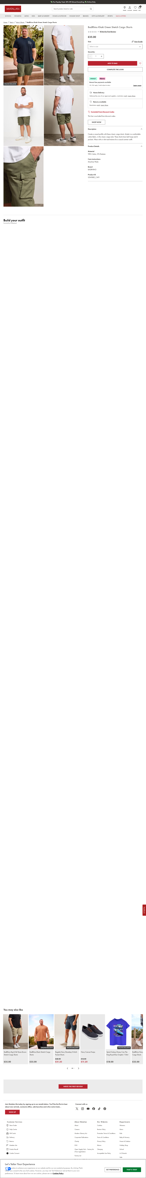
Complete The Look (115, 69)
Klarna (99, 1145)
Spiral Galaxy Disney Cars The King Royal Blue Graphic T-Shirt (117, 338)
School (122, 1149)
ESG (76, 1145)
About (76, 1125)
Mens (121, 1129)
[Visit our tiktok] (99, 1108)
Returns (11, 1141)
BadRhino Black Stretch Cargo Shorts (40, 338)
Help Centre (13, 1129)
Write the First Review (108, 32)
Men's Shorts (20, 22)
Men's (12, 22)
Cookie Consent (14, 1153)
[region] (73, 1168)
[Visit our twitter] (77, 1108)
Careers (77, 1129)
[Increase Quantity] (101, 56)
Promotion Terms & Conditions (106, 1133)
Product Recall (13, 1149)
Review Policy (101, 1129)
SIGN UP (12, 1112)
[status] (95, 56)
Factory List (78, 1156)
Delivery (12, 1137)
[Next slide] (78, 353)
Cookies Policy (58, 1173)
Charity (77, 1141)
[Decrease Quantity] (90, 56)
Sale (121, 1157)
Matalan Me (13, 1145)
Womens (122, 1125)
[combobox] (115, 46)
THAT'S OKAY (132, 1170)
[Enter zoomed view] (40, 28)
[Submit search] (90, 9)
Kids (121, 1133)
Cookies (99, 1125)
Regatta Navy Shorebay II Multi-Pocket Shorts (66, 338)
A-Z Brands (123, 1153)
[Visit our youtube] (88, 1108)
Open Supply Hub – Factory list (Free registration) (84, 1150)
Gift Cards (12, 1133)
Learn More (131, 96)
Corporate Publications (81, 1137)
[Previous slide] (67, 353)
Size (89, 42)
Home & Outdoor (125, 1141)
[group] (7, 347)
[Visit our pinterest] (104, 1108)
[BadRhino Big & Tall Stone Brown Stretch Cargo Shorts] (15, 316)
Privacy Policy (101, 1141)
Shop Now (96, 122)
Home (5, 22)
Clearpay (100, 1149)
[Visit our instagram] (82, 1108)
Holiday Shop (124, 1145)
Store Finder (13, 1125)
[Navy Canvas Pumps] (92, 316)
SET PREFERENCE (112, 1170)
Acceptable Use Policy (104, 1153)
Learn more (137, 86)
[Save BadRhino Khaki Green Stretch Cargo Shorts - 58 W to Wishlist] (140, 63)
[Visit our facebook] (93, 1108)
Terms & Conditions (103, 1137)
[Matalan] (12, 9)
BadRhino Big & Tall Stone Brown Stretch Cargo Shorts (15, 338)
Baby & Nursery (124, 1137)
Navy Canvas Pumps (88, 337)
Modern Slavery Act (81, 1133)
